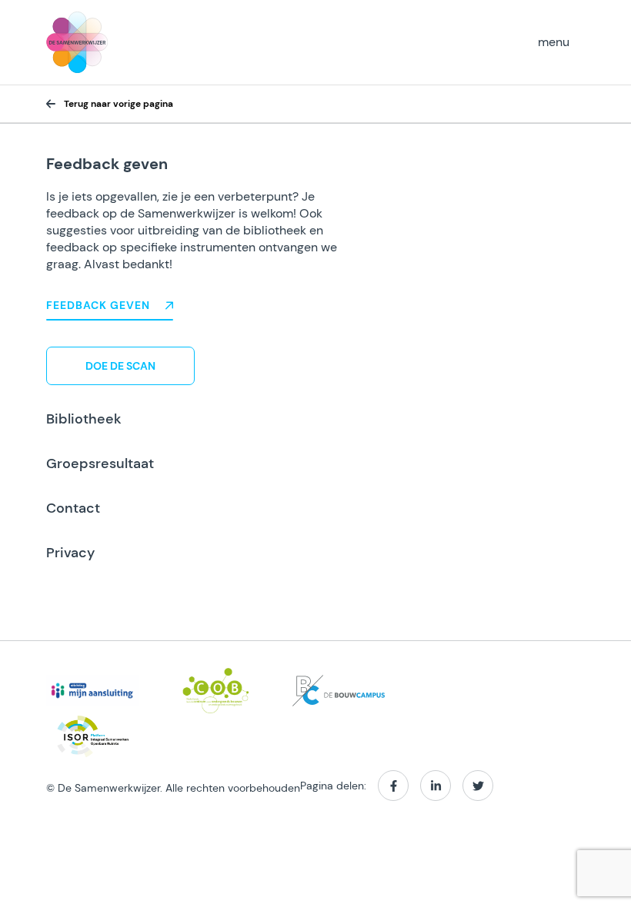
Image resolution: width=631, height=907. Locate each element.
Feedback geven (98, 305)
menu (553, 42)
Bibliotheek (84, 419)
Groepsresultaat (100, 463)
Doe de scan (120, 366)
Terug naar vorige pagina (118, 104)
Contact (73, 508)
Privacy (70, 552)
